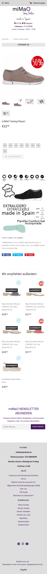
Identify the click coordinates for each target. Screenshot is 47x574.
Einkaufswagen (39, 3)
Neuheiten (23, 518)
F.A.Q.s (23, 479)
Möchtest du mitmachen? (23, 495)
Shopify (40, 564)
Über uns (23, 489)
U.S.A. (19, 23)
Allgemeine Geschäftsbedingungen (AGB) (23, 485)
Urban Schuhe (23, 505)
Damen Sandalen (23, 511)
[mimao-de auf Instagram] (23, 544)
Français (28, 23)
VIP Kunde (23, 492)
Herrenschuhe (23, 521)
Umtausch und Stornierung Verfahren (23, 475)
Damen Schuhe (24, 508)
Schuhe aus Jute (23, 515)
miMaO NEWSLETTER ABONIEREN (23, 411)
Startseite (5, 39)
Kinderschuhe (23, 525)
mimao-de (25, 561)
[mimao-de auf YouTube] (27, 544)
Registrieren (38, 427)
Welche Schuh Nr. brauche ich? (23, 482)
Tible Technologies (19, 564)
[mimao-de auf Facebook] (18, 544)
